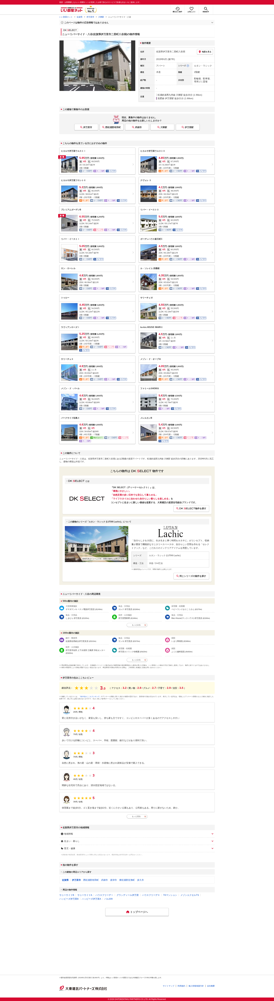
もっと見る (136, 816)
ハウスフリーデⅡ (151, 895)
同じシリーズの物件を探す (192, 576)
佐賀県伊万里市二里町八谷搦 (170, 51)
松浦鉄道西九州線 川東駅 (170, 95)
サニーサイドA (84, 895)
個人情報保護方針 (196, 986)
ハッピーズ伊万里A (91, 899)
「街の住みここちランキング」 (90, 696)
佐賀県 (79, 17)
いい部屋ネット (66, 17)
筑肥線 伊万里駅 (166, 98)
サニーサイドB (66, 895)
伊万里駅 (189, 127)
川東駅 (101, 17)
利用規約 (181, 986)
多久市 (140, 880)
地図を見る (206, 52)
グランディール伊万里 (128, 895)
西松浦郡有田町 (113, 127)
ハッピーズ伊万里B (68, 899)
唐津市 (113, 880)
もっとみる (136, 625)
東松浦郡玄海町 (127, 880)
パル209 (108, 899)
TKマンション (170, 895)
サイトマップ (168, 986)
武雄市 (138, 127)
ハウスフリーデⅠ (104, 895)
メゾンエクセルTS (189, 895)
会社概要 (211, 986)
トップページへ (139, 912)
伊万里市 (90, 17)
